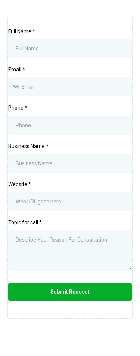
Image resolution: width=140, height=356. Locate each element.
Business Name (28, 146)
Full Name (21, 31)
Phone (17, 108)
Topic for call (25, 222)
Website (19, 184)
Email (16, 70)
